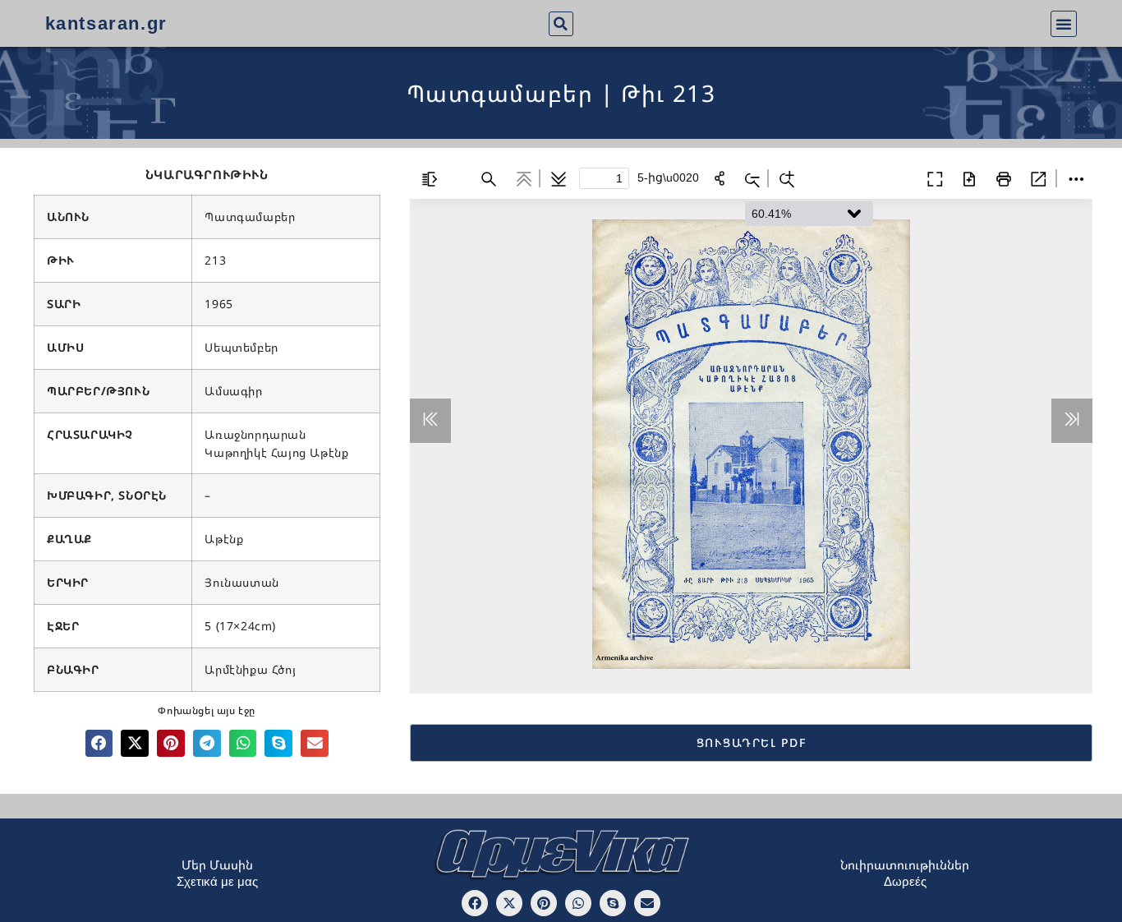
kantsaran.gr (106, 23)
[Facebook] (475, 903)
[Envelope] (647, 903)
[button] (561, 24)
